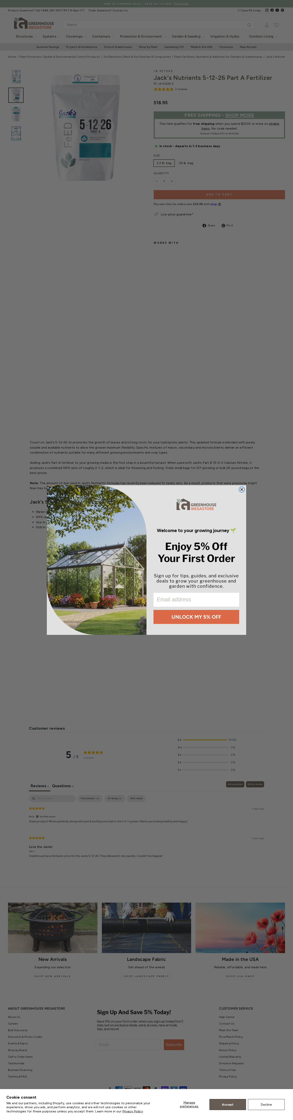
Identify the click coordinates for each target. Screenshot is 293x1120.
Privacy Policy (132, 1111)
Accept (227, 1104)
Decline (266, 1104)
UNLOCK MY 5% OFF (196, 617)
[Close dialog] (242, 489)
